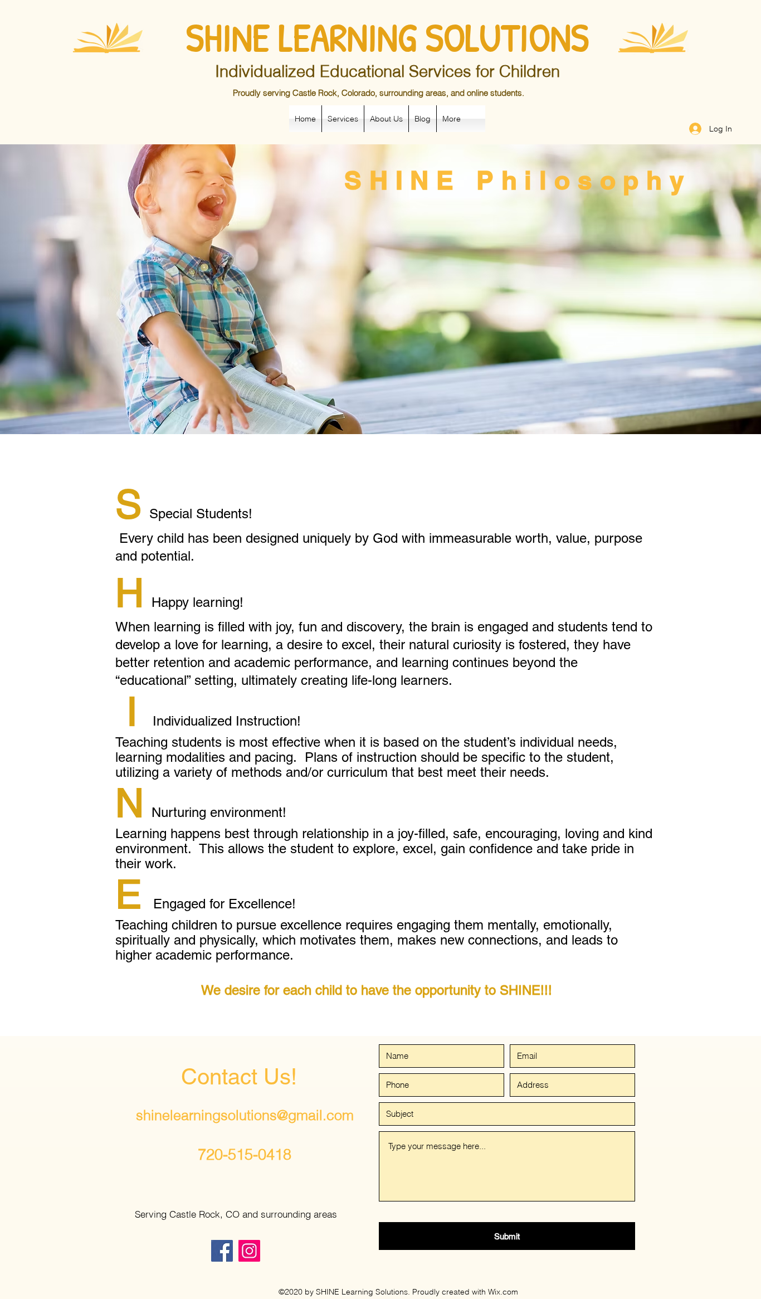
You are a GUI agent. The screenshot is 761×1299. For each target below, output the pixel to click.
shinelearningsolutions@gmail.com (245, 1115)
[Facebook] (222, 1251)
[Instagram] (249, 1251)
